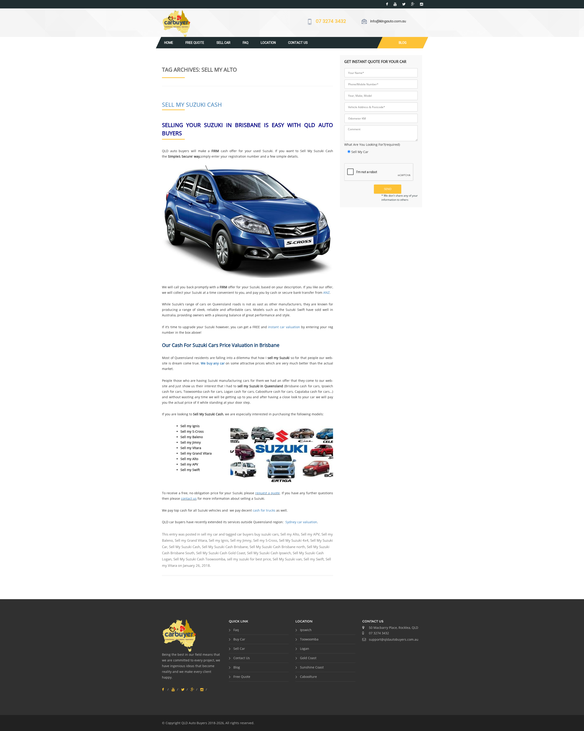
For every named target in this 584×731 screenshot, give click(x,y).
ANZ (326, 292)
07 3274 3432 (331, 21)
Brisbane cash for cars (302, 386)
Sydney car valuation (301, 522)
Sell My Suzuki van (287, 559)
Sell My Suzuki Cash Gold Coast (220, 553)
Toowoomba (309, 639)
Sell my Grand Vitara (191, 540)
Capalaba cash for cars (312, 391)
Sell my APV (310, 534)
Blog (403, 43)
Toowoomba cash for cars (203, 391)
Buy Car (239, 639)
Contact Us (298, 43)
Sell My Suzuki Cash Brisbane (225, 546)
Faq (245, 43)
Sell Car (223, 43)
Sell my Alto (289, 534)
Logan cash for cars (239, 391)
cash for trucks (264, 510)
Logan (304, 648)
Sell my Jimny (240, 540)
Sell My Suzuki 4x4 (293, 540)
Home (168, 43)
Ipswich (306, 630)
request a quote (267, 493)
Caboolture (308, 676)
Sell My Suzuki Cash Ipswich (269, 553)
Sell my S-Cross (265, 540)
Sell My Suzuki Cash (192, 104)
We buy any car (213, 363)
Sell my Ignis (218, 540)
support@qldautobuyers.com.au (393, 639)
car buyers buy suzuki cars (258, 534)
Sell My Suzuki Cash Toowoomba (199, 559)
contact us (189, 498)
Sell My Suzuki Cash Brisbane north (277, 546)
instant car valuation (284, 327)
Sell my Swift (314, 559)
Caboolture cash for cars (274, 391)
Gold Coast (308, 658)
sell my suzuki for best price (249, 559)
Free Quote (194, 43)
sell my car (209, 534)
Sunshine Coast (312, 667)
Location (268, 43)
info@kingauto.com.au (388, 21)
